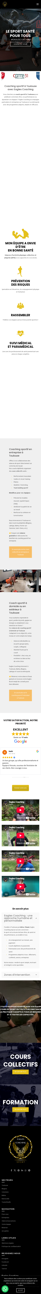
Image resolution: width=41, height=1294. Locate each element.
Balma (4, 1195)
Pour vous (5, 1214)
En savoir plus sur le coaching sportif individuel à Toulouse (20, 695)
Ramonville (5, 1199)
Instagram (5, 1258)
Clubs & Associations (9, 1221)
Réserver (5, 1227)
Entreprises (5, 1217)
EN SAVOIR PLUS (20, 1071)
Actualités (5, 1231)
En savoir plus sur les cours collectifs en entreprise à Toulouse (20, 552)
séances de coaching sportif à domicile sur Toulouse (20, 629)
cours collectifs (17, 471)
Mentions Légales (8, 1243)
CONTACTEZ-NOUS (20, 44)
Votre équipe (6, 1224)
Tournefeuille (6, 1202)
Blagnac (4, 1188)
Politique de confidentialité (11, 1246)
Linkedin (4, 1265)
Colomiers (5, 1192)
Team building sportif (21, 488)
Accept (20, 1290)
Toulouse (5, 1185)
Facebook (5, 1262)
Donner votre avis (20, 788)
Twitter (4, 1268)
